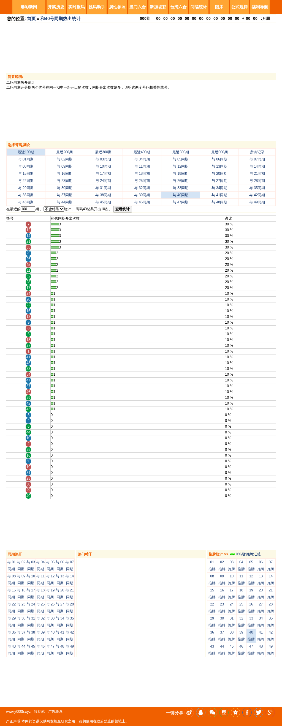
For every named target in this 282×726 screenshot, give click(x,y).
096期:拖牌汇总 (248, 554)
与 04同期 (142, 159)
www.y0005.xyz (18, 711)
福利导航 (260, 6)
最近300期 (103, 152)
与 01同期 (26, 159)
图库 (219, 6)
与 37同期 (64, 195)
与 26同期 (180, 181)
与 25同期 (142, 181)
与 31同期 (103, 188)
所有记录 (257, 152)
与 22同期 (26, 181)
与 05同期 (180, 159)
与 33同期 (180, 188)
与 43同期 (26, 202)
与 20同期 (219, 173)
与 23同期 (64, 181)
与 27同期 (219, 181)
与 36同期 (26, 195)
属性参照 (117, 6)
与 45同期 (103, 202)
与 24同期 (103, 181)
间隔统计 (199, 6)
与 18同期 (142, 173)
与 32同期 (142, 188)
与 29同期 (26, 188)
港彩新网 (29, 6)
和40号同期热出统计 (60, 18)
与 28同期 (257, 181)
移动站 (39, 711)
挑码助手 (97, 6)
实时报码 (76, 6)
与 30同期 (64, 188)
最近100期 (26, 152)
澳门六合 (137, 6)
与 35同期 (257, 188)
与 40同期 (180, 195)
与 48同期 (219, 202)
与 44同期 (64, 202)
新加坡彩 (158, 6)
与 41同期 (219, 195)
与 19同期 (180, 173)
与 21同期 (257, 173)
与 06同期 (219, 159)
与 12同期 (180, 166)
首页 (31, 18)
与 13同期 (219, 166)
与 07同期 (257, 159)
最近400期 (142, 152)
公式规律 (239, 6)
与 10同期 (103, 166)
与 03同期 (103, 159)
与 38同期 (103, 195)
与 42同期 (257, 195)
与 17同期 (103, 173)
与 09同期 (64, 166)
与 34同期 (219, 188)
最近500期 (180, 152)
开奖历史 (56, 6)
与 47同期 (180, 202)
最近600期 (219, 152)
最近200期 (64, 152)
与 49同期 (257, 202)
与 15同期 (26, 173)
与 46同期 (142, 202)
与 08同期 (26, 166)
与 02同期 (64, 159)
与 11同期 (142, 166)
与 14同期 (257, 166)
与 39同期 (142, 195)
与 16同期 (64, 173)
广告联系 (55, 711)
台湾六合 (178, 6)
